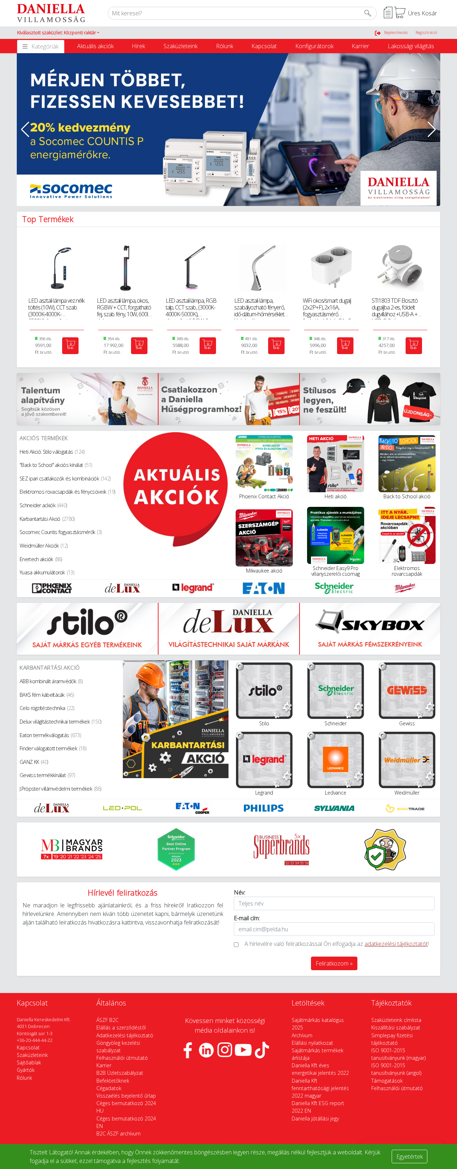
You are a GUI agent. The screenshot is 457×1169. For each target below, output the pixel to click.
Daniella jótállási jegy (315, 1118)
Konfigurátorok (314, 46)
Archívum (302, 1035)
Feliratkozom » (334, 963)
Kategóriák (45, 46)
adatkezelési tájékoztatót (396, 944)
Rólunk (224, 46)
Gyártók (26, 1070)
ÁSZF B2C (107, 1020)
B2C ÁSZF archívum (118, 1133)
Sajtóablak (29, 1062)
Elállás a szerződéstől (121, 1027)
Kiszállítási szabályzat (395, 1027)
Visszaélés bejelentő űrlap (126, 1095)
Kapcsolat (264, 46)
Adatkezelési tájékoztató (124, 1035)
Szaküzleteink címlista (396, 1020)
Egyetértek (409, 1156)
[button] (58, 32)
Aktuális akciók (95, 46)
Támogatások (387, 1080)
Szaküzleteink (180, 46)
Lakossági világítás (411, 46)
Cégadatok (108, 1088)
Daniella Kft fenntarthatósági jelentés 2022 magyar (320, 1088)
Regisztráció (426, 32)
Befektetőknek (112, 1080)
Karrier (360, 46)
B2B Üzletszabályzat (119, 1072)
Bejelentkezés (396, 32)
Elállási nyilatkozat (312, 1042)
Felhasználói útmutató (122, 1057)
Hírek (138, 46)
